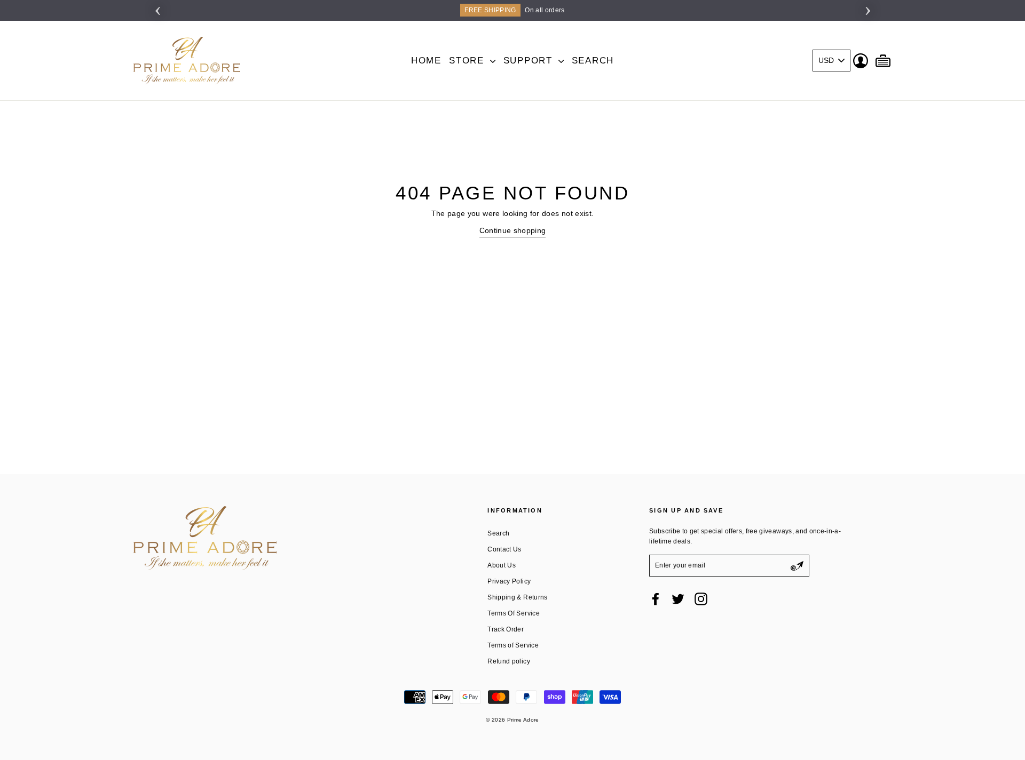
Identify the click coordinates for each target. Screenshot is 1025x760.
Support (529, 60)
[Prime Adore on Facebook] (655, 599)
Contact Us (504, 549)
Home (426, 60)
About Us (501, 565)
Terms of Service (513, 645)
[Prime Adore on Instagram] (701, 599)
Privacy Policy (509, 581)
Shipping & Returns (517, 597)
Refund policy (508, 661)
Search (593, 60)
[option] (512, 10)
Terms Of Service (513, 613)
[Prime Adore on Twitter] (678, 599)
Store (468, 60)
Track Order (505, 629)
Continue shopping (512, 230)
